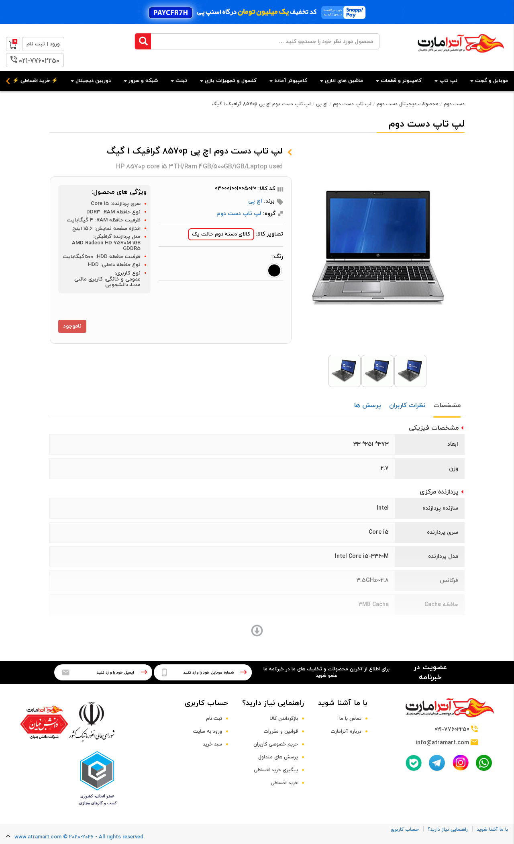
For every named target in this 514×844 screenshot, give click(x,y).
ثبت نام (214, 718)
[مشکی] (274, 270)
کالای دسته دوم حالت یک (221, 234)
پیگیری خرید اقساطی (276, 770)
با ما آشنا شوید (342, 703)
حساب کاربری (206, 703)
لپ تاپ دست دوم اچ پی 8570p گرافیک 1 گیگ (261, 104)
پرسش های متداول (278, 757)
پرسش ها (367, 405)
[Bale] (414, 763)
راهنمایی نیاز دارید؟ (273, 703)
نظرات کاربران (407, 405)
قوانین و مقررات (280, 731)
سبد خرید (212, 744)
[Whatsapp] (484, 763)
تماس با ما (350, 718)
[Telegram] (437, 763)
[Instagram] (461, 762)
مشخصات (447, 405)
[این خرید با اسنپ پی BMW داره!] (257, 12)
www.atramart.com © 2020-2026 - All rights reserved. (79, 837)
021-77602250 (39, 61)
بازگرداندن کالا (284, 718)
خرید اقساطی (284, 783)
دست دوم (454, 104)
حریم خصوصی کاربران (275, 744)
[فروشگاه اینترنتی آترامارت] (461, 57)
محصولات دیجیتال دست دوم (408, 104)
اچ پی (322, 104)
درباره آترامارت (345, 731)
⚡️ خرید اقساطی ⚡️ (35, 80)
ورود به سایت (207, 731)
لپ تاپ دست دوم (352, 104)
